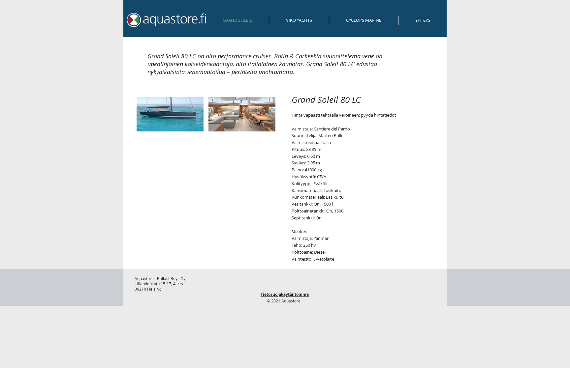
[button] (170, 114)
